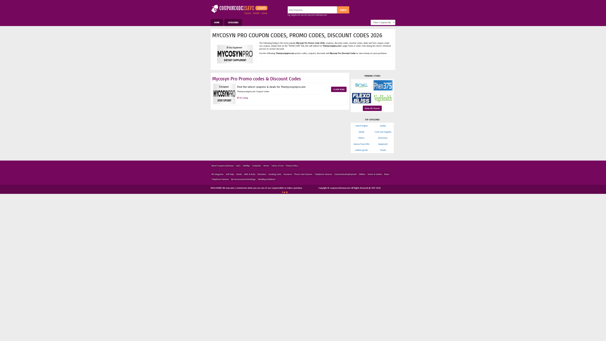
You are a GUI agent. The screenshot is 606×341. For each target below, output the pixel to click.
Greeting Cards (274, 174)
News (386, 174)
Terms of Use (277, 165)
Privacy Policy (292, 165)
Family (361, 132)
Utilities (362, 174)
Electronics (383, 138)
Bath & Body (249, 174)
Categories (233, 22)
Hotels (239, 174)
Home (216, 22)
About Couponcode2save (222, 165)
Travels (383, 150)
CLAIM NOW (339, 89)
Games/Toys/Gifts (361, 144)
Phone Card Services (303, 174)
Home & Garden (375, 174)
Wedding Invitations (266, 179)
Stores (266, 165)
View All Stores (372, 108)
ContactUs (256, 165)
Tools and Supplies (382, 132)
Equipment (383, 144)
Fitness (361, 138)
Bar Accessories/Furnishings (243, 179)
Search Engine (361, 125)
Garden (383, 125)
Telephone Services (323, 174)
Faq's (238, 165)
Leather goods (361, 150)
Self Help (230, 174)
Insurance (288, 174)
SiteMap (246, 165)
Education (262, 174)
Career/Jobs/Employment (345, 174)
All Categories (217, 174)
